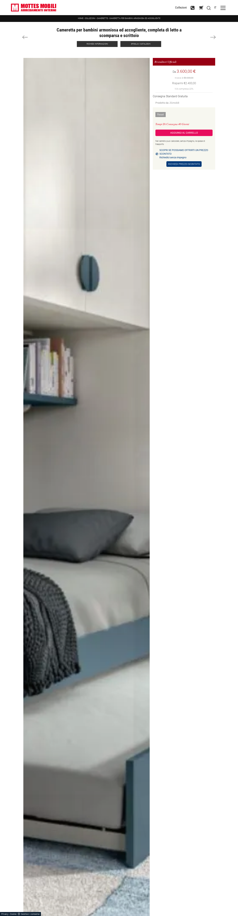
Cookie (13, 914)
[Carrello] (201, 8)
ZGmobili (174, 102)
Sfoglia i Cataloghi (141, 44)
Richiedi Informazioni (97, 44)
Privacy (4, 914)
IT (215, 7)
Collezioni (181, 7)
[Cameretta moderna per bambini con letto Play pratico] (201, 37)
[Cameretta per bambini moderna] (37, 37)
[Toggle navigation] (223, 7)
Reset (160, 114)
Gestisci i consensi (30, 914)
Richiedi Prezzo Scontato (184, 164)
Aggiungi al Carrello (184, 132)
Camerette (102, 18)
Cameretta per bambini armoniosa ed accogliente (134, 18)
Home (80, 18)
